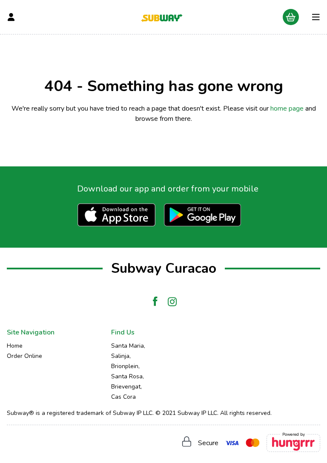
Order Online (24, 356)
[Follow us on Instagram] (172, 301)
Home (15, 346)
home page (287, 108)
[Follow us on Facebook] (155, 301)
